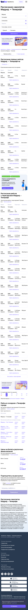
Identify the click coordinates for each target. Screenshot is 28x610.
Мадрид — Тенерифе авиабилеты (14, 49)
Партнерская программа (7, 569)
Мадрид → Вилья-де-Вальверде (6, 437)
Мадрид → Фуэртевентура (5, 441)
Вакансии (3, 557)
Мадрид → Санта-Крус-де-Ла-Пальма (7, 433)
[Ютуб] (8, 573)
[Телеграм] (2, 573)
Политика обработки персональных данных (6, 596)
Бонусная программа (6, 547)
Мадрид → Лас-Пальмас (7, 422)
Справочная (4, 543)
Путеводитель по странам (7, 545)
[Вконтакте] (5, 573)
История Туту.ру (5, 555)
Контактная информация (7, 561)
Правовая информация (19, 596)
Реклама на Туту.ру (6, 567)
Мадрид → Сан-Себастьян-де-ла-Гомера (5, 428)
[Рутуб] (12, 573)
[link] (5, 44)
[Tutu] (4, 1)
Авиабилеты (3, 49)
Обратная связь (5, 559)
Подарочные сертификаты (8, 549)
